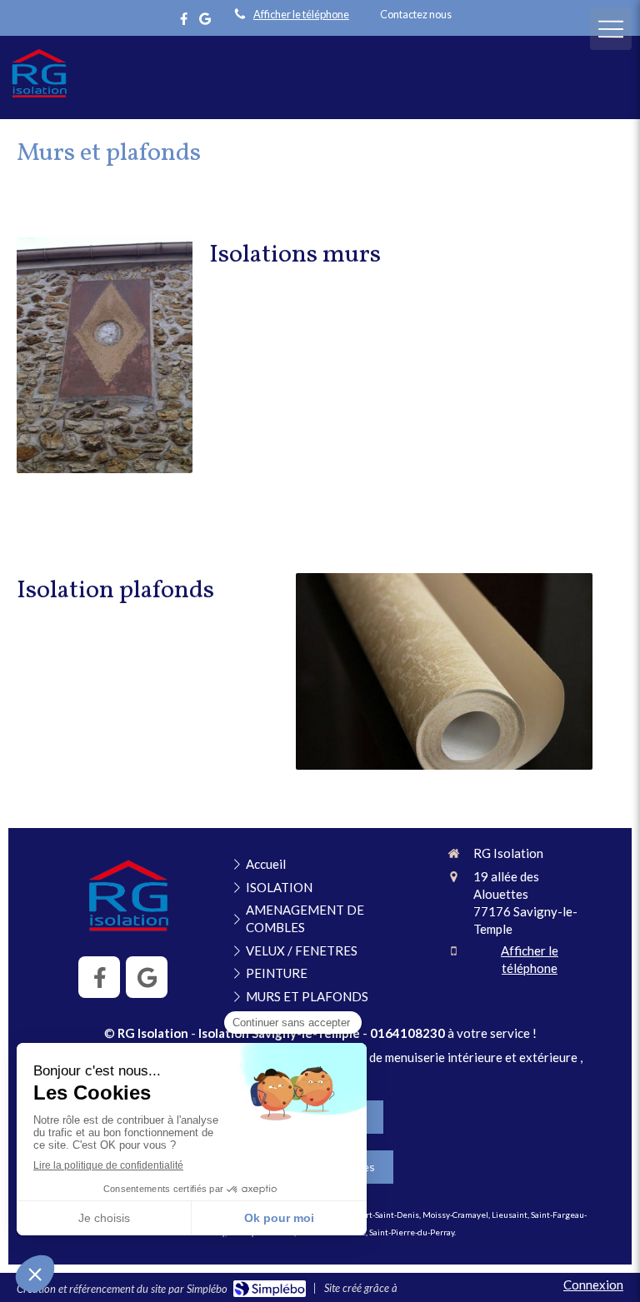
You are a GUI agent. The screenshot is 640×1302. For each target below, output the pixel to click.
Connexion (593, 1284)
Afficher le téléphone (301, 14)
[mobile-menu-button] (611, 29)
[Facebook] (184, 22)
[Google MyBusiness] (205, 22)
